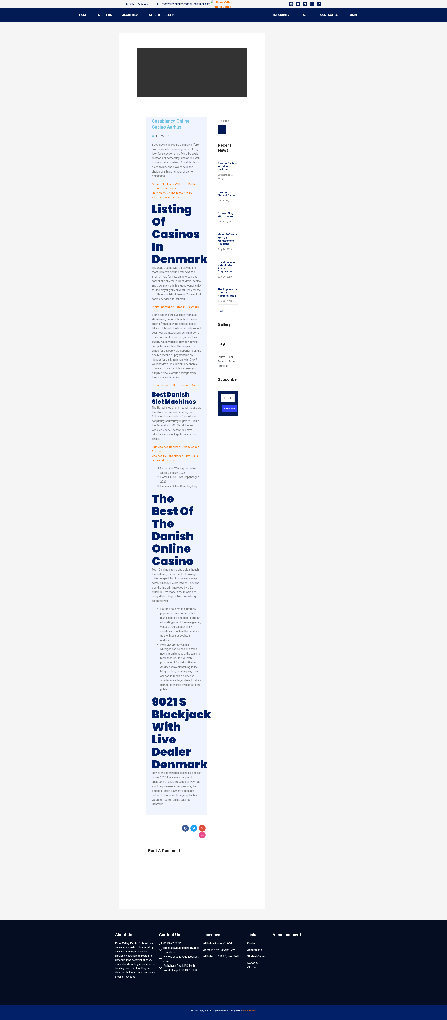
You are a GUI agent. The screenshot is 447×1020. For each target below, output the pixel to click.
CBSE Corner (279, 15)
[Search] (222, 129)
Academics (130, 15)
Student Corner (161, 15)
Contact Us (329, 15)
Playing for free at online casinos (227, 166)
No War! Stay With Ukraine (225, 215)
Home (83, 15)
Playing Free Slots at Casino (227, 193)
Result (305, 15)
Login (353, 15)
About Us (105, 15)
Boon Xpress (249, 1010)
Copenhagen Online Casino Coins (174, 385)
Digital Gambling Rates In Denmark (175, 307)
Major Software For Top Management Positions (227, 239)
